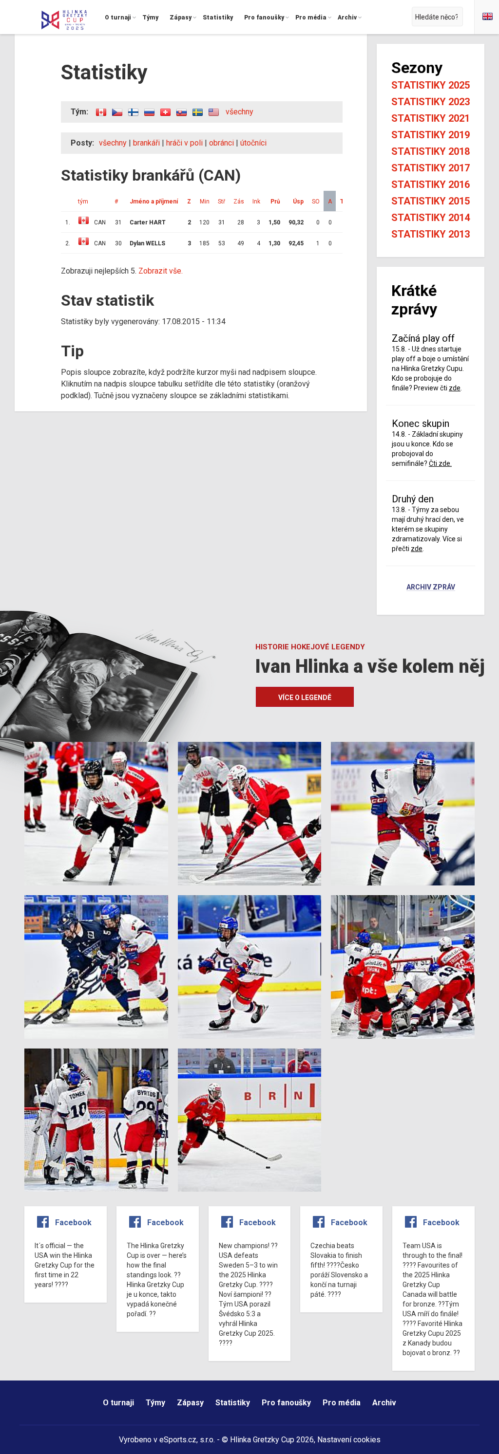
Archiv (384, 1402)
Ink (256, 201)
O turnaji (118, 1402)
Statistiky (232, 1402)
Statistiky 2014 (430, 217)
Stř (221, 201)
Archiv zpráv (430, 587)
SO (316, 201)
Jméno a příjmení (154, 201)
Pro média (342, 1402)
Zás (238, 201)
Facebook (73, 1222)
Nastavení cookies (349, 1439)
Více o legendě (304, 697)
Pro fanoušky (286, 1402)
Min (205, 201)
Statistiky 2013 (430, 234)
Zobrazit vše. (160, 271)
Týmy (155, 1402)
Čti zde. (440, 463)
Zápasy (190, 1402)
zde (455, 388)
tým (83, 201)
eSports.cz (177, 1439)
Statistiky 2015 (430, 201)
